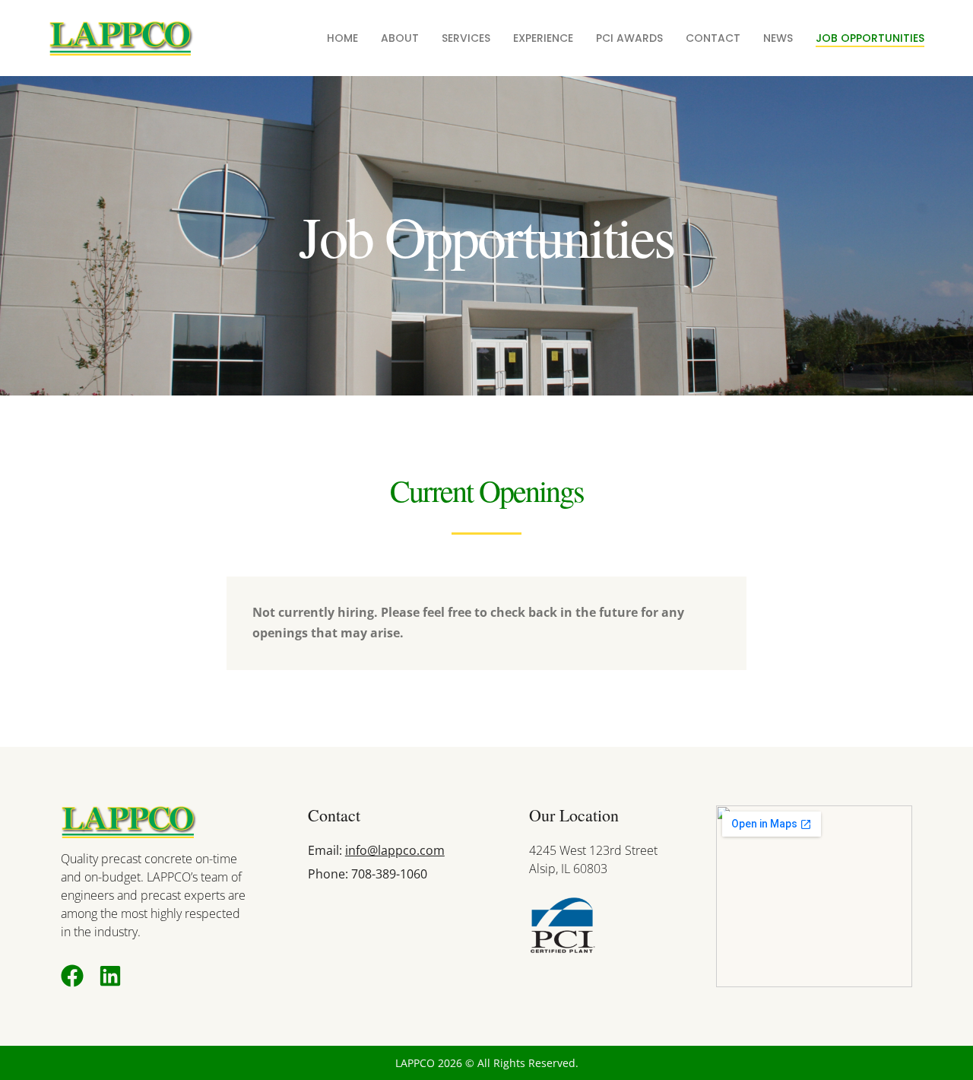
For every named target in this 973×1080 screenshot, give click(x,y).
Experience (543, 38)
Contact (713, 38)
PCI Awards (629, 38)
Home (342, 38)
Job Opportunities (870, 38)
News (778, 38)
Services (466, 38)
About (400, 38)
